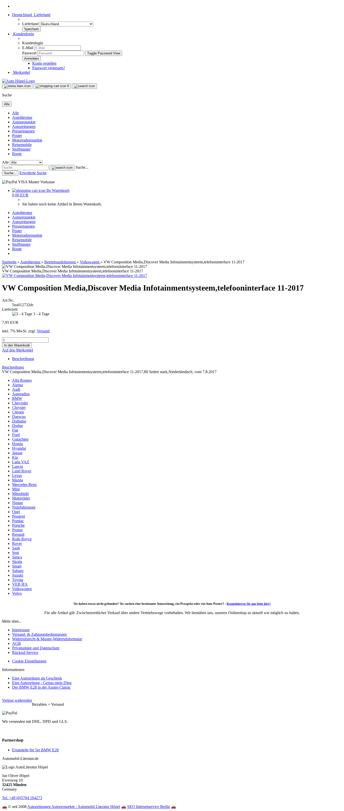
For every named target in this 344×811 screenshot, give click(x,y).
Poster (17, 135)
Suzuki (17, 575)
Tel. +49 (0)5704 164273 (22, 798)
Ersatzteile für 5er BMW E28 (35, 750)
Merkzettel (21, 72)
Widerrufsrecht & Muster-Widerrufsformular (47, 639)
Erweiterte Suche (33, 173)
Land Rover (21, 471)
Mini (16, 489)
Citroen (18, 412)
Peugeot (18, 516)
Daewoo (19, 416)
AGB (16, 643)
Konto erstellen (44, 63)
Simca (17, 557)
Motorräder (21, 498)
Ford (16, 435)
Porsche (18, 525)
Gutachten (20, 439)
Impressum (20, 630)
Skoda (17, 561)
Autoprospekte (24, 122)
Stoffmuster (21, 149)
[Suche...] (62, 167)
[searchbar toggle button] (84, 86)
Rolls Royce (22, 539)
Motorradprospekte (27, 140)
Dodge (17, 426)
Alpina (17, 385)
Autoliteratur (22, 117)
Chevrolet (20, 403)
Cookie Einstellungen (29, 661)
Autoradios (21, 394)
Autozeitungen (24, 126)
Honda (17, 444)
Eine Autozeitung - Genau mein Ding (42, 683)
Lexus (17, 475)
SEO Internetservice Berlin (148, 806)
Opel (16, 512)
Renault (18, 534)
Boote (17, 154)
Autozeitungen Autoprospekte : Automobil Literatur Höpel (73, 806)
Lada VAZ (20, 462)
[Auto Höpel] (18, 81)
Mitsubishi (20, 493)
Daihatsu (19, 421)
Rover (17, 543)
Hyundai (19, 448)
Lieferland (31, 24)
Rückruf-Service (25, 652)
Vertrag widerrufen (17, 700)
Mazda (17, 480)
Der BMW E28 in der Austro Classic (41, 687)
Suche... (82, 167)
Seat (15, 552)
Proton (17, 530)
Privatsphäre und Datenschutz (35, 648)
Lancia (17, 466)
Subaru (17, 571)
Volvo (17, 593)
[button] (31, 15)
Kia (15, 457)
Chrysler (19, 407)
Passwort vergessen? (48, 68)
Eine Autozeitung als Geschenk (37, 678)
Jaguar (17, 453)
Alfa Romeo (22, 380)
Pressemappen (23, 131)
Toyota (17, 580)
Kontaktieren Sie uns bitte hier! (249, 604)
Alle (15, 113)
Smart (16, 566)
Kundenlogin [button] (23, 34)
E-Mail (27, 48)
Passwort (29, 53)
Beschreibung (23, 359)
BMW (17, 398)
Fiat (15, 430)
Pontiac (18, 521)
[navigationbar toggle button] (17, 86)
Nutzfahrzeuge (24, 507)
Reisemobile (22, 145)
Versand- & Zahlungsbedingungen (39, 634)
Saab (16, 548)
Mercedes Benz (24, 484)
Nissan (17, 503)
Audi (16, 389)
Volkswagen (22, 589)
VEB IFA (20, 584)
